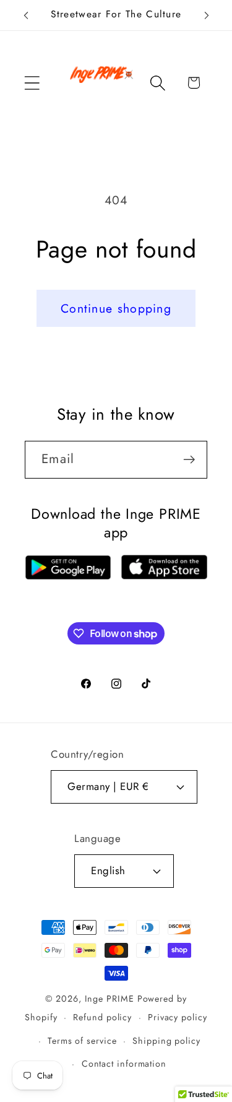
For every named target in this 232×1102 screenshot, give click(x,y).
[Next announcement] (206, 15)
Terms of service (82, 1041)
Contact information (124, 1063)
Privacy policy (177, 1017)
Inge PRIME (109, 998)
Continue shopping (116, 308)
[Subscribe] (189, 460)
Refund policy (102, 1017)
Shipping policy (166, 1041)
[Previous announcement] (26, 15)
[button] (31, 82)
